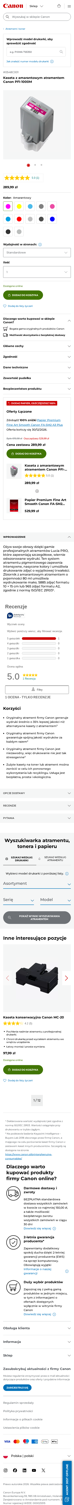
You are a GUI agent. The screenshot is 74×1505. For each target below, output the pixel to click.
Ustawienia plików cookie (21, 1427)
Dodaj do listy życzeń (20, 305)
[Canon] (13, 6)
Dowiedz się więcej (37, 1228)
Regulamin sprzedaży (18, 1403)
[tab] (19, 859)
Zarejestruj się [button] (17, 1387)
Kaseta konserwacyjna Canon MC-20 (33, 1017)
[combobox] (37, 17)
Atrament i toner (15, 28)
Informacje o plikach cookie (23, 1419)
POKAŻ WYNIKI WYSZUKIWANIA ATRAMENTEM (39, 918)
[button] (51, 61)
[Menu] (69, 6)
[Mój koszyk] (59, 6)
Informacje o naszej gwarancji (37, 1271)
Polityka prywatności (18, 1411)
